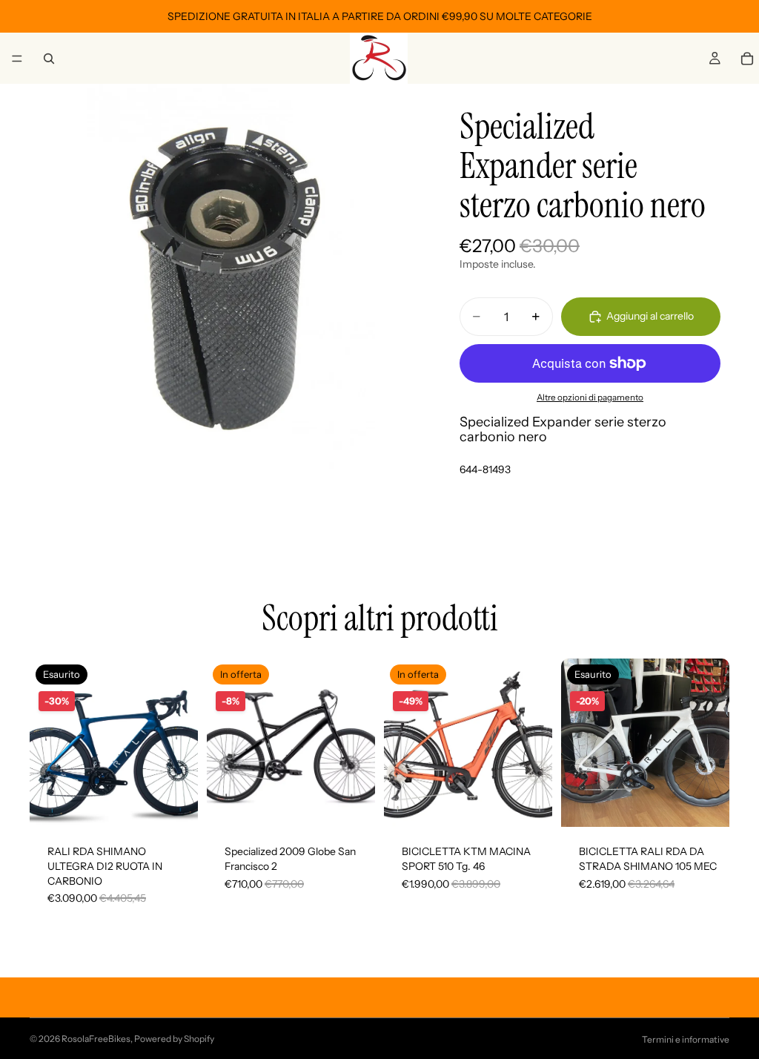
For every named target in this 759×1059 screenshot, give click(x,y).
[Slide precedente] (46, 743)
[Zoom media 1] (222, 276)
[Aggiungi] (352, 804)
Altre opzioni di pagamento (590, 397)
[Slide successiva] (181, 743)
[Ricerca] (49, 58)
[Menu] (17, 59)
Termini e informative (685, 1039)
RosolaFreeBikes (96, 1038)
